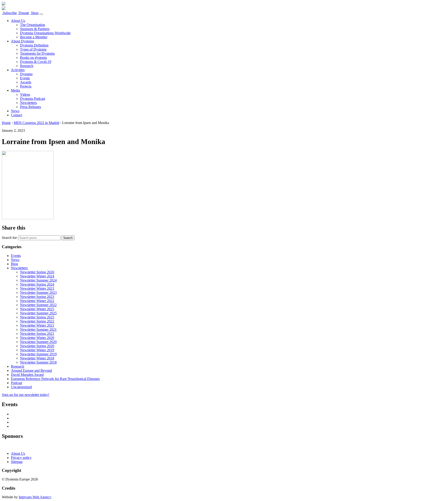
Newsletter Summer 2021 (38, 329)
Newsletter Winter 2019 (37, 350)
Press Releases (30, 107)
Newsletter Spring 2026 (37, 272)
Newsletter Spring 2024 (37, 284)
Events (25, 78)
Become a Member (33, 37)
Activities (18, 70)
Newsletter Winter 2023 (37, 288)
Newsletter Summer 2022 (38, 305)
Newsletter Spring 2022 (37, 321)
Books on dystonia (33, 57)
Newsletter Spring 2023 (37, 297)
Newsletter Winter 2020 (37, 338)
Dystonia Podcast (32, 99)
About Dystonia (22, 41)
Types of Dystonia (33, 49)
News (15, 111)
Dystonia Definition (34, 45)
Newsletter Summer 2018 (38, 362)
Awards (25, 82)
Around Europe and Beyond (31, 370)
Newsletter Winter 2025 (37, 309)
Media (15, 90)
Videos (25, 94)
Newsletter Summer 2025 (38, 313)
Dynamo (26, 74)
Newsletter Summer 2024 (38, 280)
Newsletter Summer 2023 (38, 292)
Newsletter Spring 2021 (37, 334)
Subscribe (9, 13)
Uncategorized (21, 387)
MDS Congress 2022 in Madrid (36, 123)
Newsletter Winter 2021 (37, 325)
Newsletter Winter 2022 (37, 301)
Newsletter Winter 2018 (37, 358)
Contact (16, 115)
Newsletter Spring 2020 (37, 346)
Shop (34, 13)
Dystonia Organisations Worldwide (45, 33)
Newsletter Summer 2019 (38, 354)
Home (6, 123)
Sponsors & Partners (34, 29)
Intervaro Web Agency (35, 497)
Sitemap (17, 462)
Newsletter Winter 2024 (37, 276)
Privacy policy (21, 458)
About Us (18, 21)
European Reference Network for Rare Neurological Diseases (55, 379)
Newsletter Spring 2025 (37, 317)
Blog (14, 264)
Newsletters (28, 103)
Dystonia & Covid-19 (35, 62)
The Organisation (32, 25)
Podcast (16, 383)
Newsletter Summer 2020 (38, 342)
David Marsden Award (27, 375)
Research (26, 66)
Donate (23, 13)
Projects (25, 86)
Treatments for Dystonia (37, 53)
